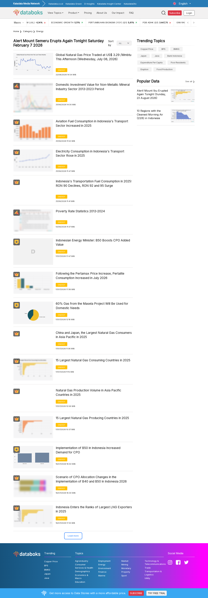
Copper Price (147, 49)
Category (27, 31)
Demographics (82, 571)
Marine (101, 575)
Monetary (126, 568)
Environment (104, 568)
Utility (147, 578)
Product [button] (72, 12)
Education (80, 582)
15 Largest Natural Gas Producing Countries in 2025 (92, 418)
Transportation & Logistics (153, 573)
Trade (148, 567)
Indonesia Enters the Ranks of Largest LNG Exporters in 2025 (94, 509)
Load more (73, 535)
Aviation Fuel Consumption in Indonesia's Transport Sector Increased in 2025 (92, 123)
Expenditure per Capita (151, 62)
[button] (182, 3)
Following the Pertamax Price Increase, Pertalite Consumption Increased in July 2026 (90, 276)
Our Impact (118, 12)
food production (165, 69)
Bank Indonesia (174, 56)
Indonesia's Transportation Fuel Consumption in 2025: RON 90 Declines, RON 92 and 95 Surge (94, 183)
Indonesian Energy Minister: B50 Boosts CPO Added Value (93, 242)
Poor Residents (178, 62)
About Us (102, 12)
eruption (144, 69)
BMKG (176, 49)
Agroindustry (81, 561)
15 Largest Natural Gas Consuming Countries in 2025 (93, 360)
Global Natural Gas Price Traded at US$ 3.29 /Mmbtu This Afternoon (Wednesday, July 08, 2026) (93, 57)
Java (157, 56)
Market (124, 561)
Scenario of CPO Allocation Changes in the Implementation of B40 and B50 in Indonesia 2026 (91, 479)
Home (16, 31)
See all (188, 81)
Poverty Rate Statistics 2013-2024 (80, 211)
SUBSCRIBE (136, 593)
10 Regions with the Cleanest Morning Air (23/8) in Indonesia (150, 114)
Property (125, 572)
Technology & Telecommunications (155, 562)
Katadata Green (74, 3)
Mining (124, 564)
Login (189, 13)
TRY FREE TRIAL (156, 593)
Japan (143, 56)
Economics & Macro (81, 577)
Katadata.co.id (56, 3)
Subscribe (174, 13)
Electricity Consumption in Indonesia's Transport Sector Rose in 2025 (90, 154)
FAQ (131, 12)
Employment (104, 561)
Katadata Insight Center (109, 3)
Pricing (88, 12)
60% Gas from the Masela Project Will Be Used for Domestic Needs (92, 306)
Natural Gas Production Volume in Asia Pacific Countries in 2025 (88, 392)
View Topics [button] (54, 12)
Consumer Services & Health (84, 566)
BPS (163, 49)
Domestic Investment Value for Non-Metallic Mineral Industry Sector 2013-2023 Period (93, 87)
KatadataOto (130, 3)
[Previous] (188, 22)
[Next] (194, 22)
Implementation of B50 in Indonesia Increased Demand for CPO (88, 450)
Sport (124, 575)
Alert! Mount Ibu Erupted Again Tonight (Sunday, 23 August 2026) (152, 94)
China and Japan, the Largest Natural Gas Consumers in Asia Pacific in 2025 (94, 335)
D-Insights (89, 3)
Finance (102, 572)
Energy (61, 70)
